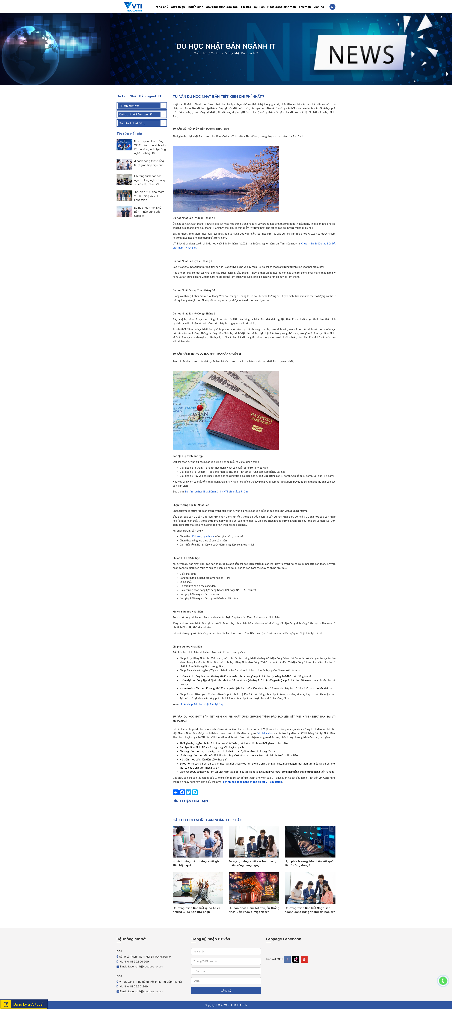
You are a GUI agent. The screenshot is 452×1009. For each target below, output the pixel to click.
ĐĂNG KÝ (226, 990)
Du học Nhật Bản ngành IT (241, 53)
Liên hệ (319, 6)
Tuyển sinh (195, 6)
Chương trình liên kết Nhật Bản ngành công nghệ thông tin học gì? (310, 910)
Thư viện (305, 6)
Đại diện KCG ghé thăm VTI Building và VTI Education (149, 196)
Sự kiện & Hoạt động (132, 123)
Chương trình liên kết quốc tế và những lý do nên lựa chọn (196, 910)
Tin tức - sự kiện (252, 6)
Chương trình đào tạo (222, 6)
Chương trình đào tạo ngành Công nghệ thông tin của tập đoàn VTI (149, 180)
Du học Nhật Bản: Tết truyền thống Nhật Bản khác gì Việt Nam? (254, 910)
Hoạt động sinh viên (281, 6)
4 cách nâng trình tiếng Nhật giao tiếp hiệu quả (197, 863)
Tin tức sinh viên (129, 105)
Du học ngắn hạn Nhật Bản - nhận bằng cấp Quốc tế (148, 211)
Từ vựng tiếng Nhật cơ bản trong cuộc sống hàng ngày (252, 863)
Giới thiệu (178, 6)
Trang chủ (161, 6)
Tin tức (215, 53)
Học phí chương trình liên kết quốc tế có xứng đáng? (310, 863)
